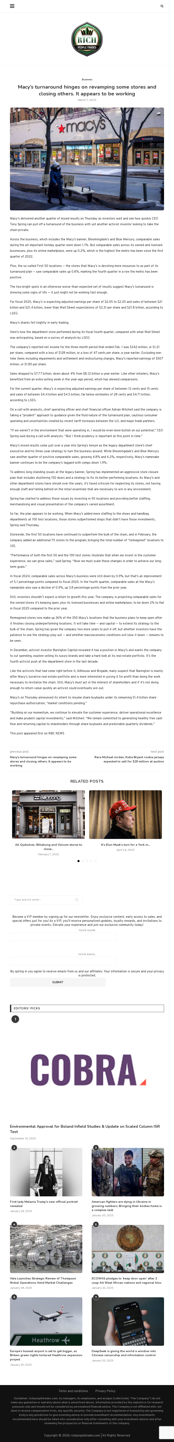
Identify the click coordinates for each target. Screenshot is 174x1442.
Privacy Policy (105, 1391)
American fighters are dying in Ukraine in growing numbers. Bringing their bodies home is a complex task (127, 1206)
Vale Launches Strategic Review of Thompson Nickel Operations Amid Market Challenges (43, 1280)
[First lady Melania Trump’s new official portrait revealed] (46, 1172)
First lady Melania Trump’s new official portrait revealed (44, 1204)
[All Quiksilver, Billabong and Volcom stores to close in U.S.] (48, 814)
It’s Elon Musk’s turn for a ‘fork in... (125, 845)
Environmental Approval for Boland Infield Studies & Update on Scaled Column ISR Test (85, 1129)
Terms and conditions (73, 1391)
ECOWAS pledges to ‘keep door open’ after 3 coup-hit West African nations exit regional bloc (126, 1280)
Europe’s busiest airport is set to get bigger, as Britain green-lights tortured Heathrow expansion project (46, 1355)
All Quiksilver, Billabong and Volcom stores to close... (48, 847)
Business (87, 79)
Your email (87, 954)
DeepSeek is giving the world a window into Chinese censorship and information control (124, 1353)
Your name (87, 930)
